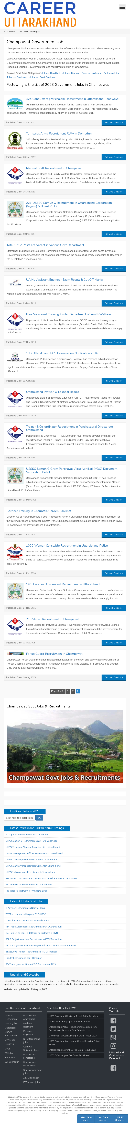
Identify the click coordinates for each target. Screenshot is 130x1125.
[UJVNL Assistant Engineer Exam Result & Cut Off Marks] (15, 283)
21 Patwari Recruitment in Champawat (52, 619)
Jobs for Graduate (17, 77)
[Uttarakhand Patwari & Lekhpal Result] (15, 398)
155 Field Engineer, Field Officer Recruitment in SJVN (32, 932)
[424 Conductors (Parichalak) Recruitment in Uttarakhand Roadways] (15, 103)
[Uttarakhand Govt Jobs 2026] (40, 14)
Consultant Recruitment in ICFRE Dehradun (27, 920)
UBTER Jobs (11, 1027)
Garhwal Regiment (28, 1025)
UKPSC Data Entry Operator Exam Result (69, 1021)
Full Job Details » (114, 122)
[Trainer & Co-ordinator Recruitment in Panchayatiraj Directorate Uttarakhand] (15, 433)
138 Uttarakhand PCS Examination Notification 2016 (62, 353)
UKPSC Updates (119, 1118)
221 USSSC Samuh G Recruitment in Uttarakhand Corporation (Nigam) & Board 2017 (69, 204)
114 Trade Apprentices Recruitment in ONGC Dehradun (34, 926)
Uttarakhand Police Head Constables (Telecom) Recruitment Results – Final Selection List (73, 1028)
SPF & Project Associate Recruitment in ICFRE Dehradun (34, 939)
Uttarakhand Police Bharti (29, 1064)
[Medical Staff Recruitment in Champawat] (15, 175)
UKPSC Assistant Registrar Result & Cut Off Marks (74, 1016)
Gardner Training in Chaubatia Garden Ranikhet (39, 511)
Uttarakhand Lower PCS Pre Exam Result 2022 (72, 1049)
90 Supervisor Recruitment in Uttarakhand (27, 834)
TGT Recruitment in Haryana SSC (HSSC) (26, 914)
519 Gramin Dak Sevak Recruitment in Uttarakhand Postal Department (41, 878)
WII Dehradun (12, 1061)
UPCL (7, 1048)
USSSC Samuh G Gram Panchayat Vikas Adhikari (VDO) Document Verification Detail (71, 470)
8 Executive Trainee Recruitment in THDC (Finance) (31, 951)
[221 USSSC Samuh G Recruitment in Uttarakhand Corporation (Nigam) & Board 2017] (15, 209)
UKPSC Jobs (11, 1023)
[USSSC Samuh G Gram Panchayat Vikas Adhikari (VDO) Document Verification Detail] (15, 475)
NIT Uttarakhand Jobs (31, 1040)
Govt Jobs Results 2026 (61, 1008)
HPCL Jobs (10, 1057)
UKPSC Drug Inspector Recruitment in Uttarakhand (31, 859)
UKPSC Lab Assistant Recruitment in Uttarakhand (31, 872)
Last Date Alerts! (103, 1118)
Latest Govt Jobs (86, 1118)
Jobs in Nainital (70, 73)
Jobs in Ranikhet (50, 73)
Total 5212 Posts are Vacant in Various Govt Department (45, 245)
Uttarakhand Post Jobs (32, 1071)
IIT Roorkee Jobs (31, 1082)
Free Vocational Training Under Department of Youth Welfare (68, 314)
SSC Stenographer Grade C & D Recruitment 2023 (31, 964)
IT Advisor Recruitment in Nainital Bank (25, 907)
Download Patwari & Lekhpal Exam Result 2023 (73, 1035)
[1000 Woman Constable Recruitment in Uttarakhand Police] (15, 552)
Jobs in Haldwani (91, 73)
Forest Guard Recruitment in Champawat (54, 654)
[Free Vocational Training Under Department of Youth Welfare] (15, 321)
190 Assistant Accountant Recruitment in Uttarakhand (63, 584)
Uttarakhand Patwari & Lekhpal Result (52, 392)
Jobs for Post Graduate (42, 77)
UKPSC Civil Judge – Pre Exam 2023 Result (70, 1055)
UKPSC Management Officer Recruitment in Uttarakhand (34, 853)
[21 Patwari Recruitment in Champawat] (15, 626)
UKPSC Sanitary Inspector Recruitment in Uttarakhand (33, 865)
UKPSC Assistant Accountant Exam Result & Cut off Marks (74, 1043)
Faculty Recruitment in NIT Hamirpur (24, 957)
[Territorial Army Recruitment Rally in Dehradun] (15, 141)
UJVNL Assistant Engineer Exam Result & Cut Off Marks (64, 280)
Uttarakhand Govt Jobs (24, 974)
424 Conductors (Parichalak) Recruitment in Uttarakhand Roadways (72, 99)
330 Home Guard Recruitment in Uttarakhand (29, 884)
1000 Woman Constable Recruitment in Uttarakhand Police (67, 546)
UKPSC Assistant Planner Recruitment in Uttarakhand (33, 847)
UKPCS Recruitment (11, 1034)
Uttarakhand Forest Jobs (29, 1056)
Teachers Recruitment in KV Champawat (26, 890)
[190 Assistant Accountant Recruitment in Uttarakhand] (15, 591)
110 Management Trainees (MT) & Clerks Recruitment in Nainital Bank (41, 945)
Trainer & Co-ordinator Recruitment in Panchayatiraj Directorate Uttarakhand (69, 428)
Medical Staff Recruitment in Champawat (54, 168)
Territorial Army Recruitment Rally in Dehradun (59, 133)
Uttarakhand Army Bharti (29, 1017)
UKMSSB (9, 1044)
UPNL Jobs (10, 1039)
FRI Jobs (9, 1053)
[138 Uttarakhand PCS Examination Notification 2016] (15, 357)
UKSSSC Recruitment (11, 1017)
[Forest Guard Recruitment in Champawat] (15, 653)
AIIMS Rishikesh (31, 1077)
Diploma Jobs (111, 73)
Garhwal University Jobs (31, 1048)
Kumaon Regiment (28, 1033)
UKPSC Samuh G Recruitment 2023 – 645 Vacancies (31, 840)
